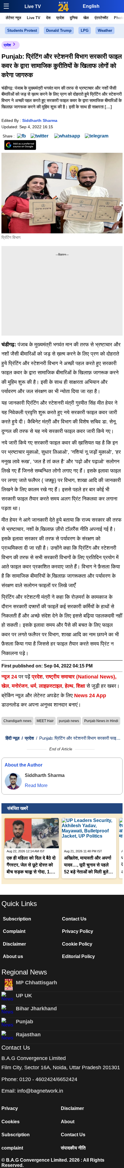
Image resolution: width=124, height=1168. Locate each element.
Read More (36, 785)
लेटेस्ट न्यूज (13, 18)
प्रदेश (60, 18)
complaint (12, 1147)
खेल (86, 18)
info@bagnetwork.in (40, 1091)
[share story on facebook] (21, 135)
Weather (105, 30)
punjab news (69, 721)
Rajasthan (28, 1034)
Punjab (24, 1021)
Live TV (33, 6)
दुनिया (74, 18)
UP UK (24, 995)
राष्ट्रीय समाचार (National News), (81, 677)
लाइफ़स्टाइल (50, 686)
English (91, 6)
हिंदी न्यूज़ (12, 738)
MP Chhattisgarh (36, 982)
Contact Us (74, 918)
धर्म (33, 686)
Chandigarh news (17, 721)
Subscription (17, 918)
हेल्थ (69, 686)
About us (13, 956)
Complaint (14, 931)
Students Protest (22, 30)
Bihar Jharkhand (36, 1008)
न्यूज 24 (9, 677)
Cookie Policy (77, 944)
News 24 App (90, 695)
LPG (85, 30)
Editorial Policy (78, 956)
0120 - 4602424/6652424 (48, 1079)
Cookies (10, 1121)
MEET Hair (45, 721)
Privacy (9, 1108)
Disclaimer (14, 944)
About (67, 1121)
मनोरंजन (19, 686)
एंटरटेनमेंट (101, 18)
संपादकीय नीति (73, 1147)
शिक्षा (80, 686)
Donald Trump (59, 30)
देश (48, 18)
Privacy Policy (77, 931)
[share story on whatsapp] (67, 135)
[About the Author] (13, 781)
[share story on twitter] (40, 135)
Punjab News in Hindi (101, 721)
